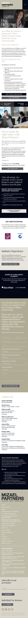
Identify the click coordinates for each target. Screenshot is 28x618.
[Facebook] (3, 609)
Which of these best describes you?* (11, 349)
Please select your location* (9, 361)
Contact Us (5, 6)
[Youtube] (12, 609)
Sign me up (8, 594)
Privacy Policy (12, 613)
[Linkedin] (9, 609)
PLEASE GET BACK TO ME (10, 386)
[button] (13, 291)
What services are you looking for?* (11, 355)
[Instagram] (6, 609)
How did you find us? (7, 367)
